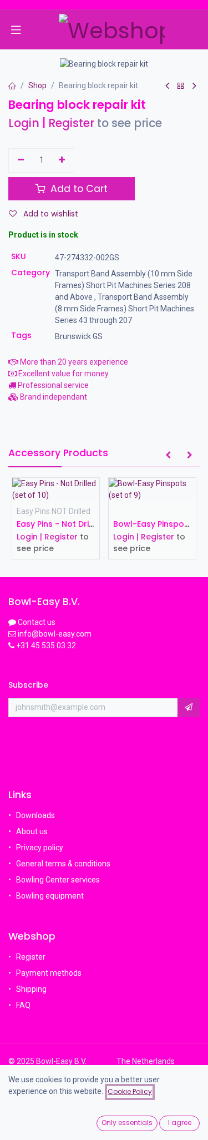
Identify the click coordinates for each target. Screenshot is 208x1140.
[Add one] (62, 160)
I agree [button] (179, 1122)
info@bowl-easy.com (54, 633)
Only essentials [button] (127, 1122)
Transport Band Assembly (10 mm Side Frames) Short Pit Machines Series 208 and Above (123, 285)
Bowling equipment (50, 895)
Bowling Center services (58, 879)
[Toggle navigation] (16, 29)
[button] (168, 455)
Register (71, 123)
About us (32, 831)
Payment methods (49, 973)
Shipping (31, 989)
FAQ (24, 1005)
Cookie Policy (130, 1091)
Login (23, 123)
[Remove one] (21, 160)
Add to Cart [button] (78, 188)
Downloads (35, 815)
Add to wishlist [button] (49, 213)
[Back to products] (180, 86)
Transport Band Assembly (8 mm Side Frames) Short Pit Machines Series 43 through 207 (124, 308)
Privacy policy (39, 847)
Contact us (36, 622)
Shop (37, 85)
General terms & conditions (63, 863)
